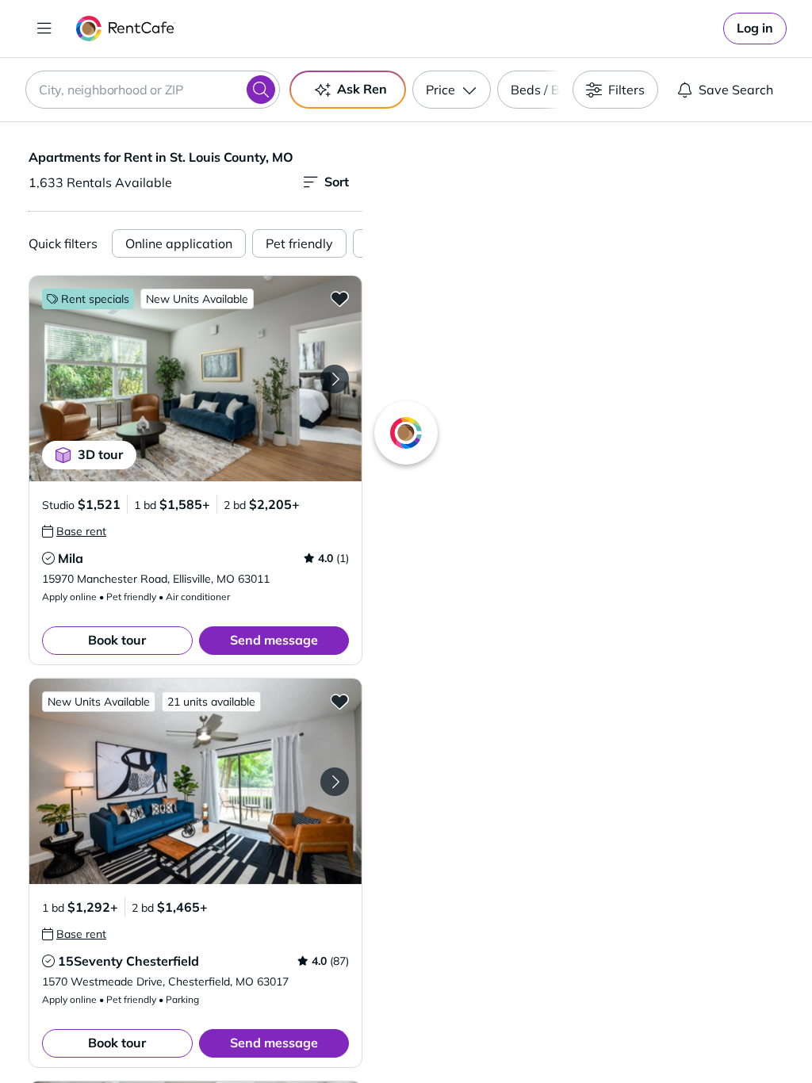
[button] (195, 378)
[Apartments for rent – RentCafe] (125, 28)
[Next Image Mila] (334, 379)
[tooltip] (74, 531)
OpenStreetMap (667, 1036)
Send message (274, 640)
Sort (336, 181)
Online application (178, 243)
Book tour (117, 640)
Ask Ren (362, 89)
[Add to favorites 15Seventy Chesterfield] (339, 701)
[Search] (261, 89)
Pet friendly (299, 243)
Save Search (736, 90)
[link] (755, 28)
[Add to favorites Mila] (339, 298)
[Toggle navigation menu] (44, 29)
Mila (70, 558)
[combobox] (152, 90)
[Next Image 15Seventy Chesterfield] (334, 781)
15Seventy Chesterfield (128, 961)
